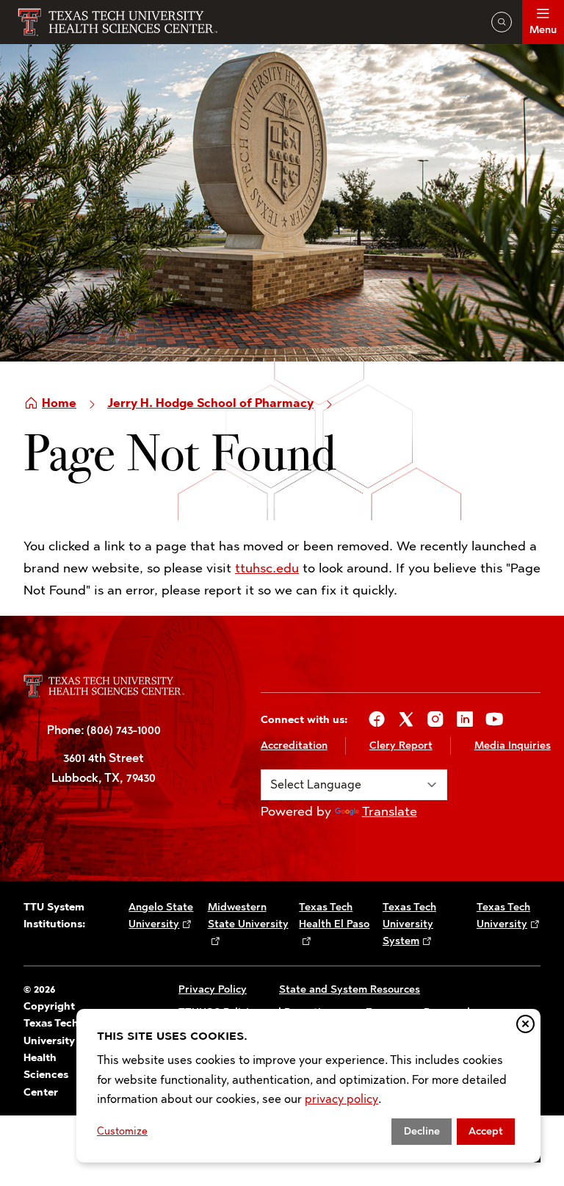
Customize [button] (122, 1131)
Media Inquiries (512, 745)
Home (59, 403)
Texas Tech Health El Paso (334, 915)
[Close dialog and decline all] (525, 1024)
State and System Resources (349, 989)
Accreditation (294, 745)
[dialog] (308, 1085)
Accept (486, 1131)
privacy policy (341, 1099)
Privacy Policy (212, 989)
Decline (422, 1131)
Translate (389, 811)
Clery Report (401, 745)
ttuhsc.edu (267, 568)
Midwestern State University (248, 915)
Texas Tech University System (409, 924)
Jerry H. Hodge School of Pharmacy (210, 403)
